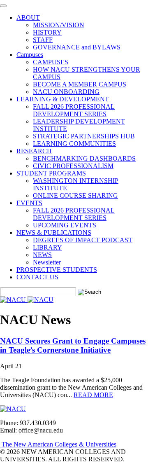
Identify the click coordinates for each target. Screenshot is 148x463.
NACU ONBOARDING (66, 91)
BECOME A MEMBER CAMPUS (79, 84)
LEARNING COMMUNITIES (74, 143)
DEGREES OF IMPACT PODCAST (82, 239)
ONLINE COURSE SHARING (75, 195)
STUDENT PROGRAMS (51, 173)
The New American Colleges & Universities (58, 444)
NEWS (42, 254)
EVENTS (29, 202)
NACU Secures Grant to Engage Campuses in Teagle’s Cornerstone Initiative (73, 345)
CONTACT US (37, 277)
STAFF (43, 39)
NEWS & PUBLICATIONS (53, 232)
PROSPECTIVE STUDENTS (56, 269)
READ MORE (93, 394)
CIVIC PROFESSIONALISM (73, 165)
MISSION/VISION (58, 24)
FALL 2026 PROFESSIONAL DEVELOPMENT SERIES (74, 110)
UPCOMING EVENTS (64, 225)
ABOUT (28, 17)
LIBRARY (47, 247)
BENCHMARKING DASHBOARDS (84, 158)
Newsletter (47, 262)
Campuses (29, 54)
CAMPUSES (50, 61)
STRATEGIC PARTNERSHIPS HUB (84, 136)
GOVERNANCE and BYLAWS (76, 47)
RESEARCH (34, 150)
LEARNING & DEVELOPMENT (62, 99)
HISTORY (47, 32)
